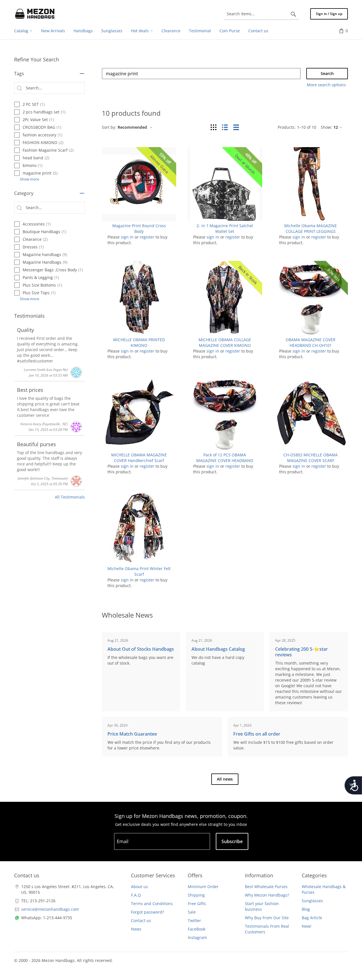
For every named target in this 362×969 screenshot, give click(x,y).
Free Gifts (197, 903)
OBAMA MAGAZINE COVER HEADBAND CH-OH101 (310, 342)
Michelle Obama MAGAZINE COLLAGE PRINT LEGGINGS (310, 228)
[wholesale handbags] (34, 13)
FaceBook (196, 929)
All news (225, 779)
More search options (326, 84)
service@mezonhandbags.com (50, 909)
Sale (192, 912)
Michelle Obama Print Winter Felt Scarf (139, 571)
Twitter (194, 920)
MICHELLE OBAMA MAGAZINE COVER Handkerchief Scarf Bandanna (139, 460)
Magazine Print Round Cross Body (139, 228)
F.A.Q (136, 895)
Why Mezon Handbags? (267, 895)
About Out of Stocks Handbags (140, 649)
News (136, 929)
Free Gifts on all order (256, 734)
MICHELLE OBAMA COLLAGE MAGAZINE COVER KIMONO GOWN (225, 345)
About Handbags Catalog (218, 649)
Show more (29, 179)
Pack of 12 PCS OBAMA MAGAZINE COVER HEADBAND (224, 457)
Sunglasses (312, 900)
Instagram (197, 937)
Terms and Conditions (152, 903)
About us (139, 886)
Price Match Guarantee (132, 734)
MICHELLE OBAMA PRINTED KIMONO (139, 342)
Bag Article (312, 917)
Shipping (196, 895)
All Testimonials (70, 497)
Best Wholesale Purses (266, 886)
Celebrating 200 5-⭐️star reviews (301, 652)
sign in (127, 237)
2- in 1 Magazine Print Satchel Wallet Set (225, 228)
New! (306, 926)
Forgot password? (147, 912)
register (147, 237)
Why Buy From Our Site (267, 917)
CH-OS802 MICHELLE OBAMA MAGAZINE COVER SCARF (310, 457)
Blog (306, 909)
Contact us (141, 920)
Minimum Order (203, 886)
